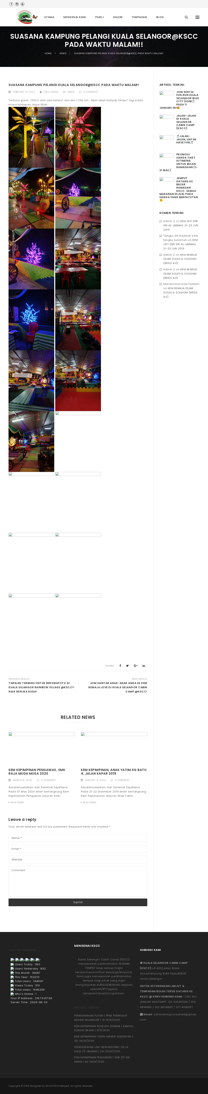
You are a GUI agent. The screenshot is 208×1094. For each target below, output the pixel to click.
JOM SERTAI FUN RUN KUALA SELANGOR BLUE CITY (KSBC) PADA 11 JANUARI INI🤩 (179, 100)
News (71, 91)
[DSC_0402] (114, 748)
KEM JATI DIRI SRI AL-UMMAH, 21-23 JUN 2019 (180, 225)
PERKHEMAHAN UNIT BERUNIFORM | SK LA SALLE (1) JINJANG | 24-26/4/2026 (101, 1049)
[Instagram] (17, 4)
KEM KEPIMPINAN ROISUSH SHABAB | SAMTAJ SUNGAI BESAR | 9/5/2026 (103, 1028)
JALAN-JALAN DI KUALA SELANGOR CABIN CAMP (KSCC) (186, 122)
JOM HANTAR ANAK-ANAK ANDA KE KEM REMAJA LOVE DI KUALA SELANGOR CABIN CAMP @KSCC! (117, 687)
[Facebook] (11, 4)
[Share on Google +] (136, 665)
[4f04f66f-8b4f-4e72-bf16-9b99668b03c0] (42, 748)
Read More (17, 802)
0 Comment (90, 91)
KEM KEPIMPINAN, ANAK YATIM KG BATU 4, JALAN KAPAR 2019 (113, 772)
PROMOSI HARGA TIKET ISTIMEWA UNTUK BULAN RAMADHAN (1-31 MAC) (178, 162)
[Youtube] (22, 4)
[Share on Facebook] (120, 665)
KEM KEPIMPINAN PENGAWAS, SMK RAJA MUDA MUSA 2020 (37, 772)
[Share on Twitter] (127, 665)
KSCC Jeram (51, 91)
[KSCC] (29, 17)
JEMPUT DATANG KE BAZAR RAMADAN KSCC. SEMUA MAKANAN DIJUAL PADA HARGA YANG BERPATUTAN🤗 (178, 189)
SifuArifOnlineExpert (57, 1086)
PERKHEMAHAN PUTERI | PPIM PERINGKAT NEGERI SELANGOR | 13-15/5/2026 (101, 1018)
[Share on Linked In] (144, 665)
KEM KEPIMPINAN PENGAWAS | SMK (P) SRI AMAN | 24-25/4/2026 (102, 1059)
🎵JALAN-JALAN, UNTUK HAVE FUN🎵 (186, 139)
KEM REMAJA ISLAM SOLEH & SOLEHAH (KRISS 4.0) (180, 259)
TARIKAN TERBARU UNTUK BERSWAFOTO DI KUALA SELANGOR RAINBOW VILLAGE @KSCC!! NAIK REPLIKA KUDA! (41, 687)
